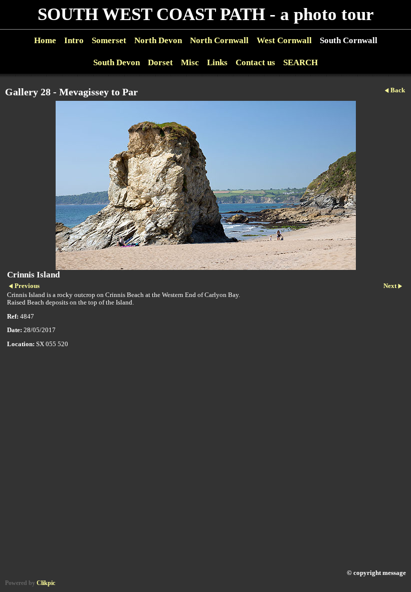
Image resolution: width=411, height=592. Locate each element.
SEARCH (300, 62)
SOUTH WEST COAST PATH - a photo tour (206, 14)
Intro (74, 40)
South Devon (116, 62)
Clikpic (46, 583)
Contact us (255, 62)
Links (217, 62)
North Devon (158, 40)
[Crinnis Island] (205, 185)
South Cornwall (348, 40)
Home (45, 40)
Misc (190, 62)
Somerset (109, 40)
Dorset (160, 62)
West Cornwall (284, 40)
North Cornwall (219, 40)
